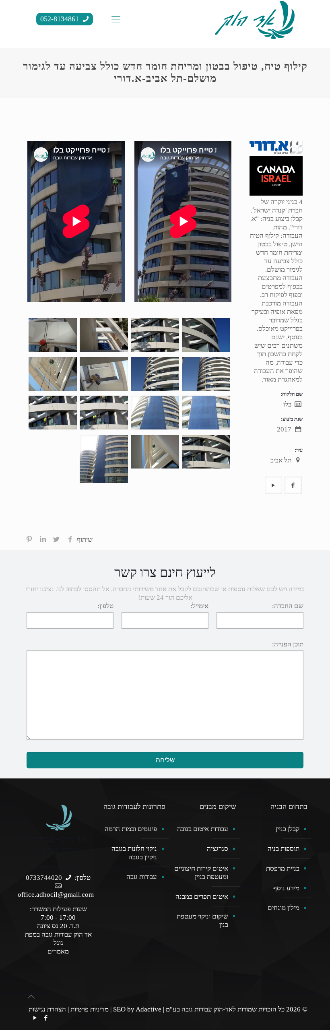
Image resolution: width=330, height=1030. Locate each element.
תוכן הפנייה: (287, 644)
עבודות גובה (141, 877)
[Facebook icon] (45, 1018)
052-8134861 (60, 19)
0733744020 (44, 877)
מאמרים (58, 951)
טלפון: (105, 606)
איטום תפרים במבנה (201, 896)
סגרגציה (217, 848)
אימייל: (199, 606)
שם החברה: (287, 606)
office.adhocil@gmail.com (56, 894)
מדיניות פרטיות (89, 1009)
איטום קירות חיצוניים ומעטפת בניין (201, 873)
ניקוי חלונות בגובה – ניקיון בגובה (131, 853)
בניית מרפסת (282, 868)
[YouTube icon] (35, 1018)
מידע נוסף (286, 888)
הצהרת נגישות (47, 1009)
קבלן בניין (287, 829)
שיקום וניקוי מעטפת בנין (202, 920)
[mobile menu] (116, 19)
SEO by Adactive (137, 1009)
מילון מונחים (283, 908)
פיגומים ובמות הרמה (131, 829)
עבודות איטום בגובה (202, 829)
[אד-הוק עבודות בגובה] (255, 19)
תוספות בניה (283, 848)
